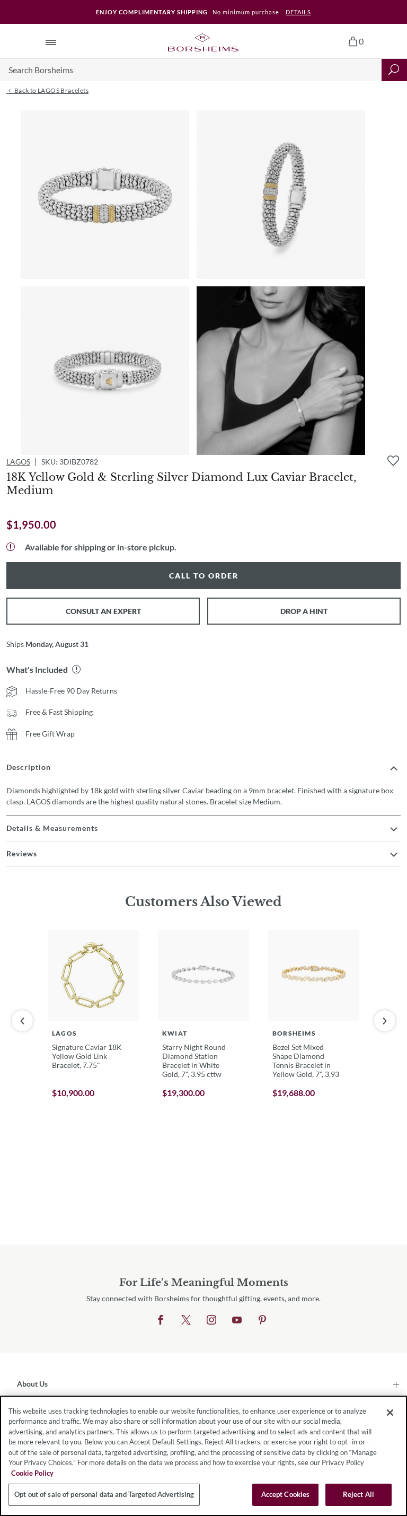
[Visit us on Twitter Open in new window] (186, 1320)
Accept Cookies (285, 1494)
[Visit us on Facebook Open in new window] (160, 1320)
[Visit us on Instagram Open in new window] (211, 1320)
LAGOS (18, 461)
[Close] (390, 1412)
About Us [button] (32, 1383)
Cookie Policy (32, 1473)
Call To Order (203, 575)
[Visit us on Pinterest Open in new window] (262, 1320)
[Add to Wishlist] (393, 460)
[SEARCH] (394, 70)
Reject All (358, 1494)
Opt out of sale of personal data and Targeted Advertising (104, 1494)
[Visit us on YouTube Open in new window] (237, 1320)
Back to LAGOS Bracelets (51, 90)
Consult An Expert (103, 611)
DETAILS (298, 11)
